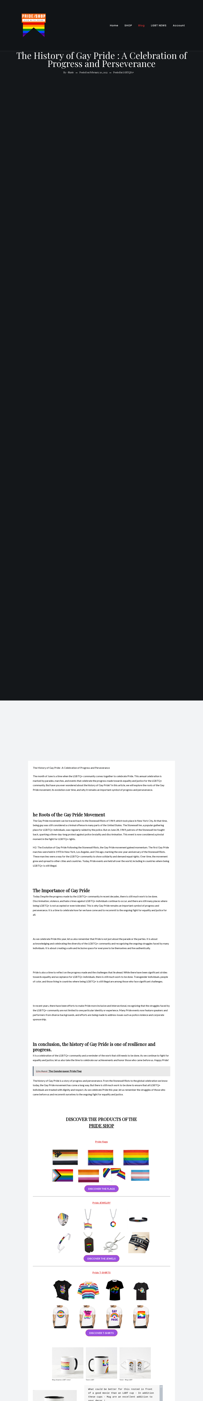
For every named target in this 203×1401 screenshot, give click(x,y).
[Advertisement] (101, 724)
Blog (141, 25)
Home (114, 25)
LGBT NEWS (159, 25)
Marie (71, 72)
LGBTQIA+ (128, 72)
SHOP (128, 25)
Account (179, 25)
